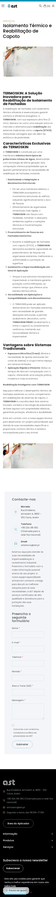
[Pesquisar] (40, 6)
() (48, 6)
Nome (16, 628)
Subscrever (13, 868)
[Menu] (2, 5)
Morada (17, 671)
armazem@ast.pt (16, 807)
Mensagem (18, 700)
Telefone (17, 657)
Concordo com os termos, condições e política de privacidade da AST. (26, 732)
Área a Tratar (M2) (22, 685)
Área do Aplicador (18, 823)
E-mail (16, 642)
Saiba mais (10, 885)
